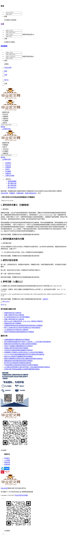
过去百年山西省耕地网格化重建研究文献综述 (18, 350)
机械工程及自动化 (30, 193)
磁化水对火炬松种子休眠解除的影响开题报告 (18, 356)
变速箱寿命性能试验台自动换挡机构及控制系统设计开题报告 (23, 325)
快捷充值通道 (12, 181)
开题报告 (5, 116)
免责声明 (7, 464)
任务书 (5, 123)
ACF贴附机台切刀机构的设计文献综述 (16, 329)
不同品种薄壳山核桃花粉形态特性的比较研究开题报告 (21, 365)
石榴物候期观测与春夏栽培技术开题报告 (17, 339)
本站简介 (7, 458)
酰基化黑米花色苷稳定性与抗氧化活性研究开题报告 (20, 344)
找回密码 (4, 46)
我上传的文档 (12, 185)
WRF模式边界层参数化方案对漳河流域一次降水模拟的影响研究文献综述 (27, 367)
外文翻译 (5, 120)
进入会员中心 (12, 187)
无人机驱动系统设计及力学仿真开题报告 (17, 317)
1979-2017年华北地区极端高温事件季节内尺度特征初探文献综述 (24, 354)
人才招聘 (7, 460)
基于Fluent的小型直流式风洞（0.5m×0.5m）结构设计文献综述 (23, 321)
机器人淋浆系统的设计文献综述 (14, 319)
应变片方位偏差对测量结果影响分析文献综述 (18, 346)
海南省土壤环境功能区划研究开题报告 (16, 348)
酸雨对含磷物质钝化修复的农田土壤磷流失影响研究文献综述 (23, 358)
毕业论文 (5, 114)
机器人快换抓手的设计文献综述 (14, 315)
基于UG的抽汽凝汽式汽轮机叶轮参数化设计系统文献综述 (22, 327)
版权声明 (7, 462)
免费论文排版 (9, 175)
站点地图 (25, 495)
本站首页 (7, 163)
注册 (2, 24)
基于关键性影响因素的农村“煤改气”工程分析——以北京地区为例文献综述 (27, 341)
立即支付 (45, 299)
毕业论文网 (4, 193)
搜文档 (3, 127)
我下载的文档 (12, 183)
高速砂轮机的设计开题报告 (12, 323)
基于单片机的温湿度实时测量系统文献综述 (17, 363)
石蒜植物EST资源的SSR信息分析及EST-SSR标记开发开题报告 (23, 352)
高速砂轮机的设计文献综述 (12, 313)
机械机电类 (20, 193)
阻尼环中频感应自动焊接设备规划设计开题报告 (19, 332)
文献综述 (5, 118)
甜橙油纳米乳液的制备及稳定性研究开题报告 (18, 360)
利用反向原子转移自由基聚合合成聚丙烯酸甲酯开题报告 (22, 369)
